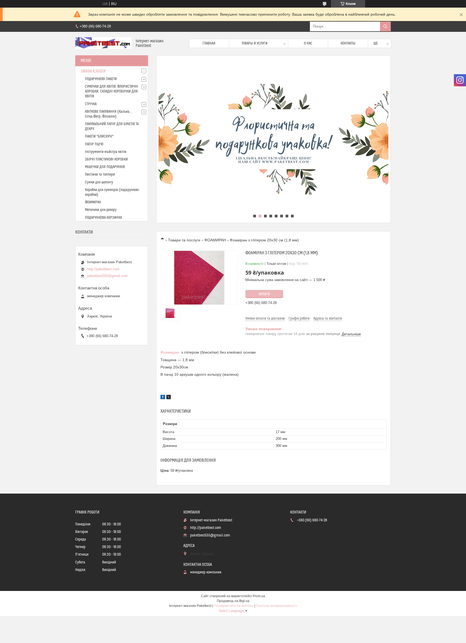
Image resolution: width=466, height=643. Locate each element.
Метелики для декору (100, 210)
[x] (168, 398)
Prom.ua (259, 596)
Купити (264, 294)
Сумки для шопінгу (99, 182)
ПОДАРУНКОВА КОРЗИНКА (103, 218)
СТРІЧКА (91, 104)
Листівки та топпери (100, 174)
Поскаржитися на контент (233, 606)
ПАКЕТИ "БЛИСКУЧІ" (99, 136)
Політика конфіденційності (276, 606)
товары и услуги (93, 71)
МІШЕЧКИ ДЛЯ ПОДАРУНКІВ (105, 167)
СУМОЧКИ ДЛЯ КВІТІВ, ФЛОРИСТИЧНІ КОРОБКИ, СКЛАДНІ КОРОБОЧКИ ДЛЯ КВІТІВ (111, 91)
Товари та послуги (184, 240)
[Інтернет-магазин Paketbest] (103, 43)
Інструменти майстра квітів (105, 152)
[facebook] (162, 398)
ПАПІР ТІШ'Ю (94, 144)
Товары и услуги (255, 43)
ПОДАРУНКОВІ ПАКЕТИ (101, 79)
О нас (308, 43)
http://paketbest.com (103, 269)
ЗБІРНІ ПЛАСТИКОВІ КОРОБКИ (106, 159)
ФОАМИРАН (215, 240)
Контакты (348, 43)
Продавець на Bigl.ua (233, 601)
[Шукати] (385, 26)
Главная (209, 43)
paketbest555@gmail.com (107, 276)
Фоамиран (169, 352)
